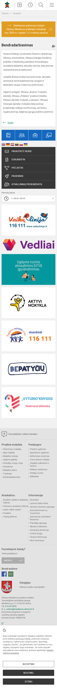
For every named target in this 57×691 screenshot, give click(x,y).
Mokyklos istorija (10, 456)
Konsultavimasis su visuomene (39, 511)
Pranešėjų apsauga (38, 523)
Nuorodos (34, 500)
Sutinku (28, 681)
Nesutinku (28, 673)
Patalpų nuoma (36, 473)
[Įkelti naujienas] (19, 5)
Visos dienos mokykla (39, 460)
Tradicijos (7, 474)
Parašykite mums (22, 151)
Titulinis (5, 13)
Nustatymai (28, 664)
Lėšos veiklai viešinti (12, 510)
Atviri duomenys (37, 540)
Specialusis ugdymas (39, 453)
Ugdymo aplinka (10, 460)
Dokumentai (18, 159)
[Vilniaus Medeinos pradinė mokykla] (7, 4)
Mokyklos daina (10, 470)
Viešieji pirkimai (10, 517)
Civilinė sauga (36, 533)
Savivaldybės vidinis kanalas (22, 434)
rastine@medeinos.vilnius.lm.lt (20, 609)
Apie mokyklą (9, 453)
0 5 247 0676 (10, 606)
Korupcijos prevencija (39, 530)
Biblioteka (34, 476)
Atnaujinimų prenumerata (27, 184)
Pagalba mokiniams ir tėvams (39, 464)
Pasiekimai (17, 176)
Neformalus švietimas (39, 456)
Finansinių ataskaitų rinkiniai (15, 506)
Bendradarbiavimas (11, 477)
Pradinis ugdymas (38, 449)
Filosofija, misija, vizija (13, 463)
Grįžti (10, 122)
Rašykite (8, 560)
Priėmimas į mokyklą (12, 449)
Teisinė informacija (38, 537)
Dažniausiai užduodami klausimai (40, 518)
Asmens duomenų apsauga (42, 507)
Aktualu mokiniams (38, 526)
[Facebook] (4, 574)
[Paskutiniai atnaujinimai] (30, 5)
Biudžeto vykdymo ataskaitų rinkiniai (15, 501)
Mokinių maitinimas (38, 469)
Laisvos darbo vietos (39, 503)
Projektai (17, 168)
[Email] (10, 574)
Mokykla (17, 13)
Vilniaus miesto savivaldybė (32, 587)
